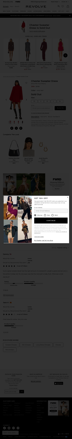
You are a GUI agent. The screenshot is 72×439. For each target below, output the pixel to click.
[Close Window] (67, 197)
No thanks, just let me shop (43, 240)
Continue (51, 220)
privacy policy (37, 231)
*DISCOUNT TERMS (39, 236)
